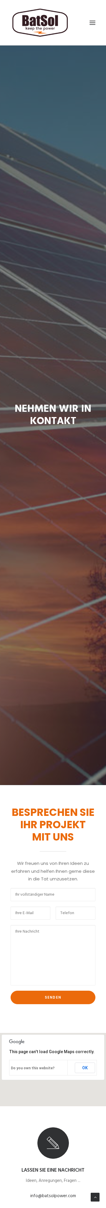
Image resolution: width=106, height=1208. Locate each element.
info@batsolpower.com (53, 1195)
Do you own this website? (32, 1068)
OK (85, 1067)
